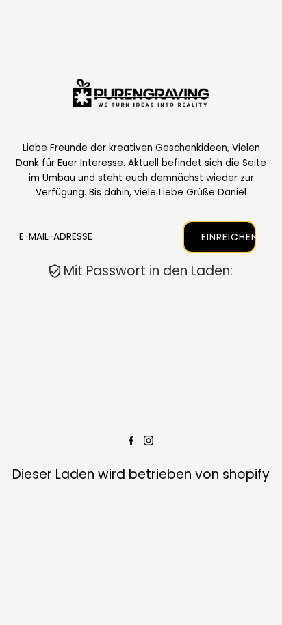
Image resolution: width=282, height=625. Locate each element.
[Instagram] (148, 441)
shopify (246, 474)
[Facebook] (131, 441)
